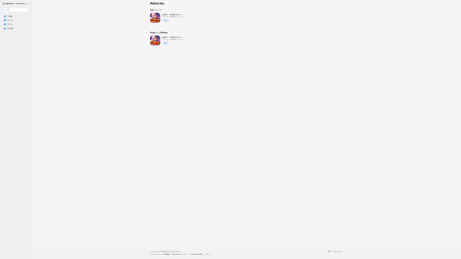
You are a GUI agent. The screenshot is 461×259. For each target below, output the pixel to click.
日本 (329, 251)
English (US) (337, 251)
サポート (208, 254)
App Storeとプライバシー (180, 254)
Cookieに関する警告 (196, 254)
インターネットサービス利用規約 (160, 254)
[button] (15, 16)
